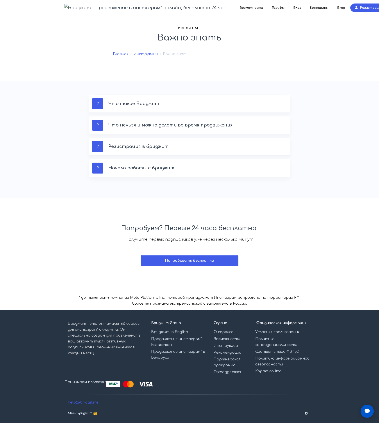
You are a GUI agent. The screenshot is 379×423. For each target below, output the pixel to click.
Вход (341, 7)
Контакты (319, 7)
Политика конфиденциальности (276, 342)
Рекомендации (227, 353)
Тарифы (278, 7)
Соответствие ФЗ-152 (277, 352)
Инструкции (146, 54)
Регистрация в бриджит (138, 146)
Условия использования (277, 332)
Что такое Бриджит (133, 103)
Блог (297, 7)
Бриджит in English (169, 332)
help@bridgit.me (83, 402)
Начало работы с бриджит (141, 167)
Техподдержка (227, 372)
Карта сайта (268, 371)
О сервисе (223, 332)
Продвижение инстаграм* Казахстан (176, 342)
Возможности (251, 7)
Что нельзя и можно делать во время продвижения (170, 125)
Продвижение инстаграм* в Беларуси (178, 355)
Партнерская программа (227, 362)
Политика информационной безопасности (282, 361)
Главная (120, 54)
